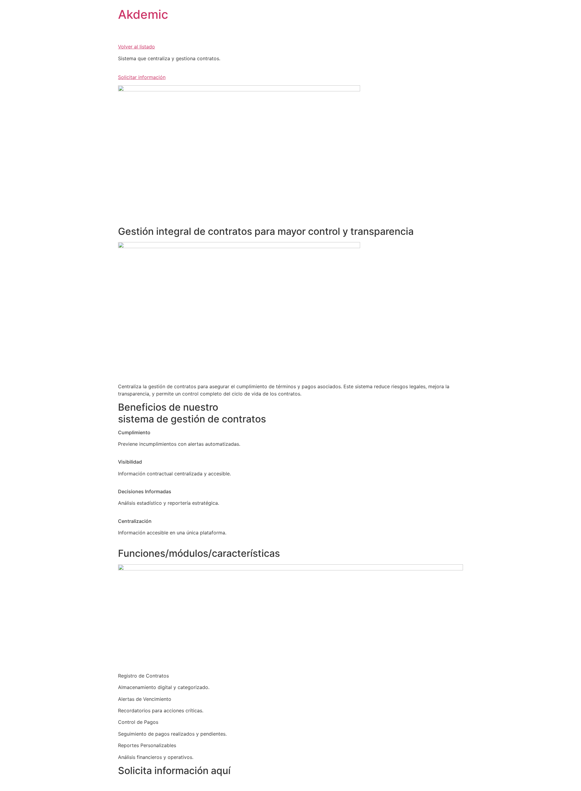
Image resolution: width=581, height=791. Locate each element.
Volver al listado (136, 47)
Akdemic (143, 14)
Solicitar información (142, 77)
